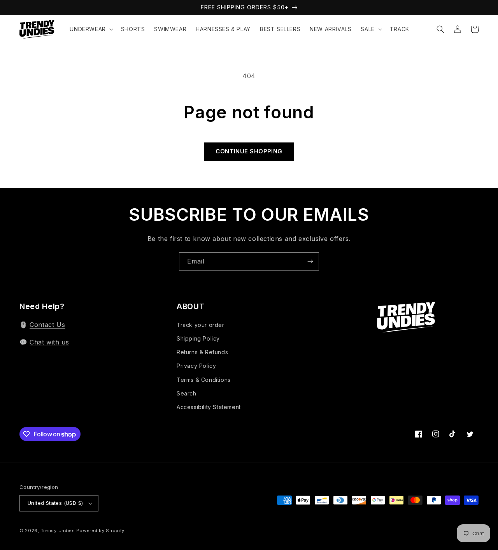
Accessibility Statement (209, 407)
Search (186, 393)
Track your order (200, 325)
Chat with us (49, 342)
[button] (90, 29)
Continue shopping (249, 151)
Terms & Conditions (204, 379)
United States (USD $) (55, 503)
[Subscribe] (310, 261)
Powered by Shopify (100, 530)
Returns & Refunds (202, 352)
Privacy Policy (196, 365)
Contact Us (47, 325)
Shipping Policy (198, 338)
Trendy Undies (58, 530)
